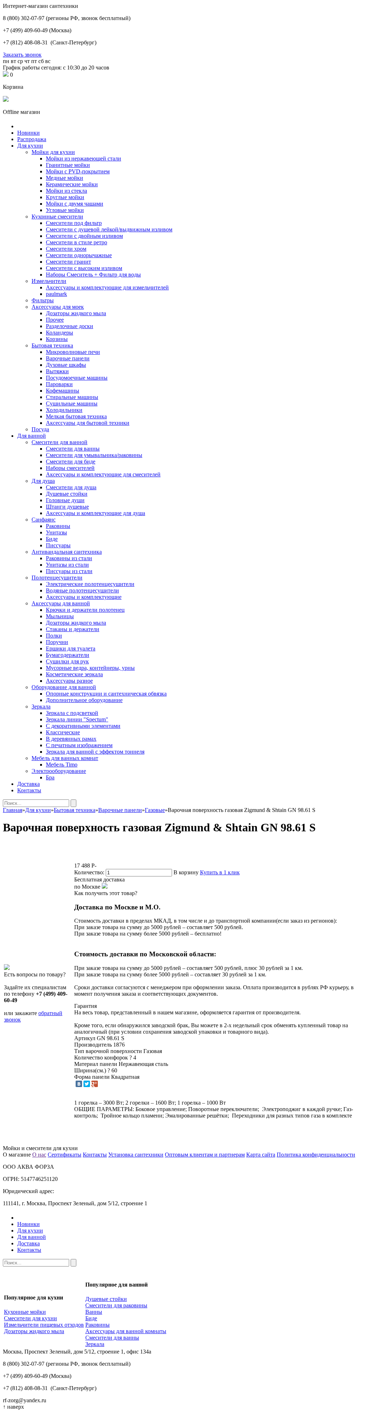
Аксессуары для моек (58, 307)
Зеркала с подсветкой (72, 713)
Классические (63, 732)
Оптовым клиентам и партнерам (205, 1155)
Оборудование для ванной (64, 687)
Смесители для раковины (116, 1305)
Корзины (57, 339)
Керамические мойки (72, 184)
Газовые (155, 810)
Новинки (28, 133)
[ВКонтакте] (79, 1084)
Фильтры (43, 300)
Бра (50, 777)
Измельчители (49, 281)
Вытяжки (57, 371)
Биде (52, 539)
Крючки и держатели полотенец (85, 610)
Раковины (58, 526)
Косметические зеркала (74, 674)
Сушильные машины (71, 403)
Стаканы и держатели (72, 629)
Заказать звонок (22, 55)
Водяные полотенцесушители (82, 590)
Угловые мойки (65, 210)
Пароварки (59, 384)
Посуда (40, 429)
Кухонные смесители (57, 216)
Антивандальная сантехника (67, 552)
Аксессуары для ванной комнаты (125, 1331)
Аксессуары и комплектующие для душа (95, 513)
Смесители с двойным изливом (84, 236)
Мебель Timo (61, 764)
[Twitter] (87, 1084)
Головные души (65, 500)
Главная (12, 810)
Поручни (57, 642)
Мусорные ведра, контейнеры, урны (90, 668)
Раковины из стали (69, 558)
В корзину (186, 872)
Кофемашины (62, 391)
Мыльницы (60, 616)
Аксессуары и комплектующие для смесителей (103, 474)
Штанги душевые (67, 507)
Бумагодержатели (67, 655)
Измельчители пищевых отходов (44, 1325)
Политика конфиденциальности (316, 1155)
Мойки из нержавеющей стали (83, 158)
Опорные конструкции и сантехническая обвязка (106, 694)
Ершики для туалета (70, 648)
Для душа (43, 481)
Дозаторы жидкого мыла (76, 313)
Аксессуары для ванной (61, 603)
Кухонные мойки (25, 1312)
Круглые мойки (65, 197)
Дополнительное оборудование (84, 700)
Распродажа (31, 139)
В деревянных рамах (71, 739)
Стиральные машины (72, 397)
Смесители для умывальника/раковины (94, 455)
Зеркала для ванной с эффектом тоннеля (95, 752)
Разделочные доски (69, 326)
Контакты (29, 790)
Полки (54, 636)
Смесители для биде (70, 461)
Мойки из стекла (66, 191)
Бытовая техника (52, 345)
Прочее (55, 320)
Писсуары (58, 545)
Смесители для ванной (59, 442)
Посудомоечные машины (77, 378)
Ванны (93, 1312)
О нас (39, 1155)
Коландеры (59, 333)
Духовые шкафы (66, 365)
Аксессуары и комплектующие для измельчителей (107, 287)
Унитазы (56, 532)
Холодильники (64, 410)
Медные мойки (64, 178)
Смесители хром (66, 249)
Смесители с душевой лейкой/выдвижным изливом (109, 229)
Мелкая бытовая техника (76, 416)
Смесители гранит (68, 262)
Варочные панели (68, 358)
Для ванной (31, 436)
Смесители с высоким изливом (84, 268)
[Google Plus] (94, 1084)
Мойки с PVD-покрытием (78, 171)
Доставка (28, 784)
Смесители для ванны (73, 449)
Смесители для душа (71, 487)
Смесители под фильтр (74, 223)
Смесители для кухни (30, 1318)
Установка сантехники (135, 1155)
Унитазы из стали (67, 565)
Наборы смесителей (70, 468)
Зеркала (41, 706)
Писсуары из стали (69, 571)
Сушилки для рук (67, 661)
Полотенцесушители (57, 578)
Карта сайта (260, 1155)
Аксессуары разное (69, 681)
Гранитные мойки (68, 165)
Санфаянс (44, 519)
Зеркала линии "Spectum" (77, 719)
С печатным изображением (79, 745)
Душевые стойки (66, 494)
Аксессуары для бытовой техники (87, 423)
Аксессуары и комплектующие (83, 597)
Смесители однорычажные (79, 255)
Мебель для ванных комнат (65, 758)
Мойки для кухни (53, 152)
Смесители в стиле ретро (76, 242)
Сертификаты (64, 1155)
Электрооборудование (59, 771)
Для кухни (30, 146)
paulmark (56, 294)
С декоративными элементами (83, 726)
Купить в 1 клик (220, 872)
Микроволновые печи (73, 352)
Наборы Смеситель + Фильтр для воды (93, 274)
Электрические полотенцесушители (90, 584)
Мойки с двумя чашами (74, 204)
